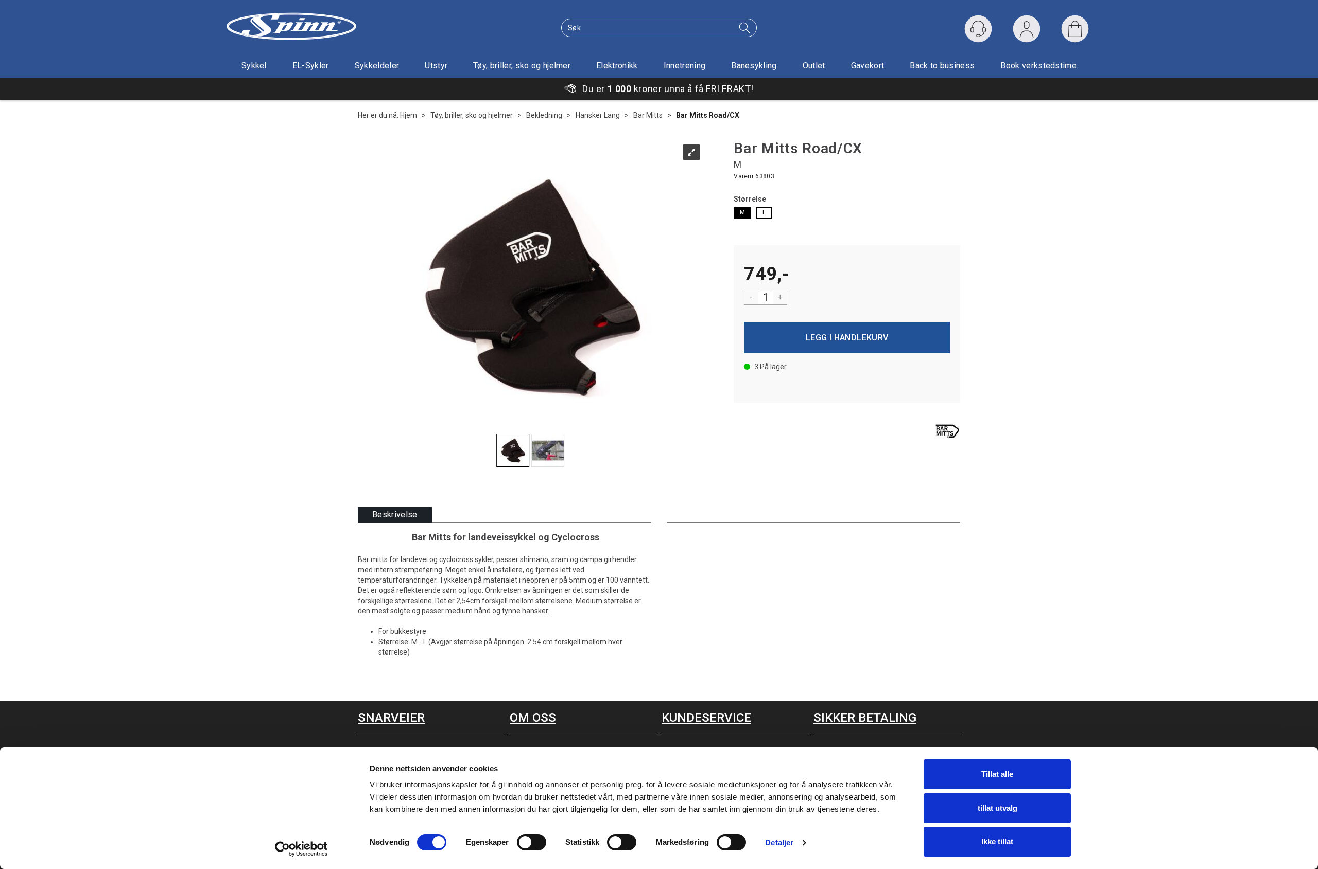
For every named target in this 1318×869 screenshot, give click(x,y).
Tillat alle (997, 774)
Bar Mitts (648, 115)
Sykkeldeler (377, 65)
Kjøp (847, 337)
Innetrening (685, 65)
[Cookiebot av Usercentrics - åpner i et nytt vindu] (301, 849)
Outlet (814, 65)
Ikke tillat (997, 841)
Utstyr (436, 65)
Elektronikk (617, 65)
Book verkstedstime (1038, 65)
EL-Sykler (310, 65)
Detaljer (779, 842)
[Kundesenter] (978, 29)
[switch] (531, 842)
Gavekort (868, 65)
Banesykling (754, 65)
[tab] (395, 515)
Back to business (942, 65)
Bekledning (544, 115)
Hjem (408, 115)
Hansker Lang (598, 115)
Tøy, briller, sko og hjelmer (521, 65)
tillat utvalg (997, 808)
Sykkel (254, 65)
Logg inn (1026, 31)
